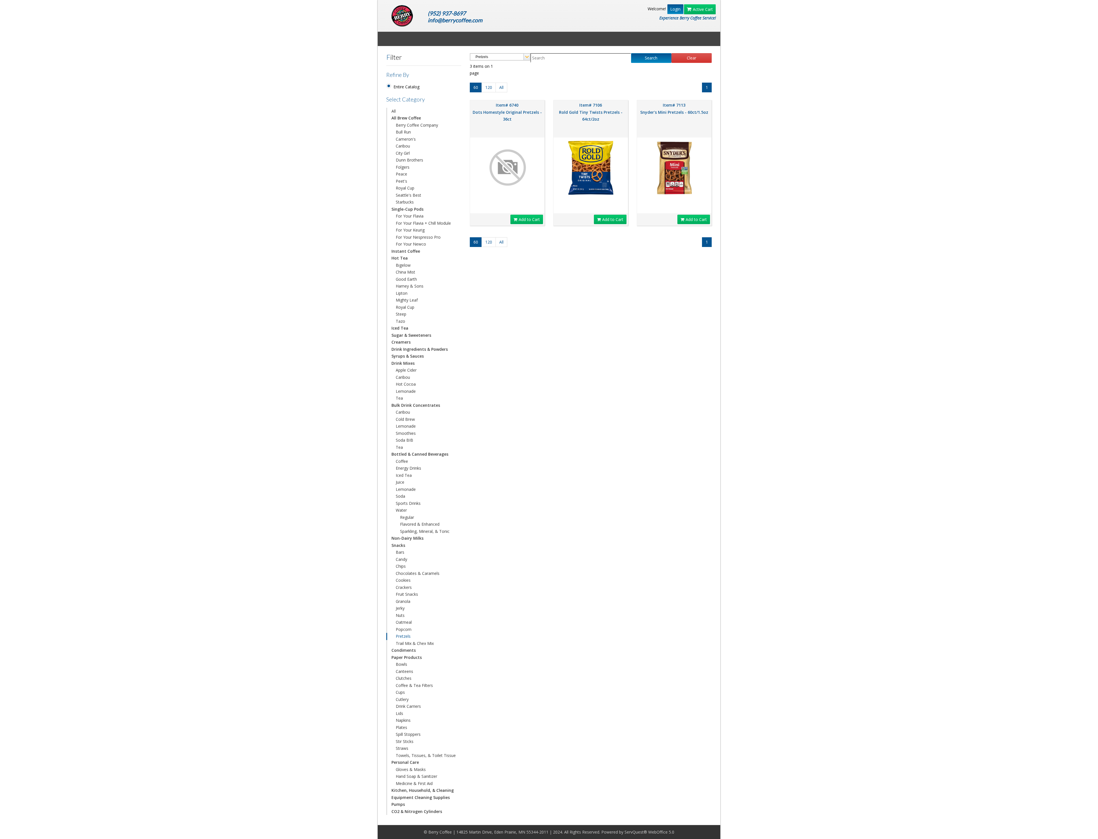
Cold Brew (405, 419)
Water (401, 510)
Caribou (403, 146)
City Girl (403, 153)
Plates (401, 727)
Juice (400, 482)
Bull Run (403, 132)
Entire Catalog (406, 86)
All (393, 111)
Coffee (402, 461)
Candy (401, 559)
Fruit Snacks (407, 594)
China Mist (405, 272)
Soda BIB (404, 440)
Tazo (400, 321)
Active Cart (703, 9)
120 (488, 87)
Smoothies (406, 433)
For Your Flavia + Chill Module (423, 223)
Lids (399, 713)
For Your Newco (411, 244)
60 (476, 87)
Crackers (404, 587)
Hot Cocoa (406, 384)
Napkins (403, 720)
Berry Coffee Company (417, 125)
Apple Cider (406, 370)
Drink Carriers (408, 706)
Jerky (400, 608)
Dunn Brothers (409, 160)
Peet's (401, 181)
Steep (401, 314)
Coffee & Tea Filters (414, 685)
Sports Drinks (408, 503)
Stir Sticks (404, 741)
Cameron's (406, 139)
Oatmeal (404, 622)
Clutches (403, 678)
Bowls (401, 664)
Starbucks (405, 202)
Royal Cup (405, 188)
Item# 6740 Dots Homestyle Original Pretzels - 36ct (507, 112)
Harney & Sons (409, 286)
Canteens (404, 671)
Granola (403, 601)
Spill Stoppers (408, 734)
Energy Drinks (408, 468)
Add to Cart (529, 219)
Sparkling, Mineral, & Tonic (424, 531)
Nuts (400, 615)
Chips (401, 566)
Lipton (401, 293)
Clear (691, 58)
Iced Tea (404, 475)
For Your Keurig (410, 230)
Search (651, 58)
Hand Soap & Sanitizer (416, 776)
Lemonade (406, 391)
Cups (400, 692)
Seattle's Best (408, 195)
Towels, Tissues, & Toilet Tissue (426, 755)
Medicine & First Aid (414, 783)
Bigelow (403, 265)
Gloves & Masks (411, 769)
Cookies (403, 580)
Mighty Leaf (407, 300)
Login (675, 9)
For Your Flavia (409, 216)
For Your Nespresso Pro (418, 237)
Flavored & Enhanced (419, 524)
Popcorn (403, 629)
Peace (401, 174)
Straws (402, 748)
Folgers (402, 167)
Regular (407, 517)
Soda (400, 496)
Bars (400, 552)
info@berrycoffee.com (455, 20)
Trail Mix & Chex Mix (415, 643)
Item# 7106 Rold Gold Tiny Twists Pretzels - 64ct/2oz (590, 112)
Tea (399, 398)
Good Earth (406, 279)
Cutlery (402, 699)
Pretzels (403, 636)
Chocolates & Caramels (417, 573)
